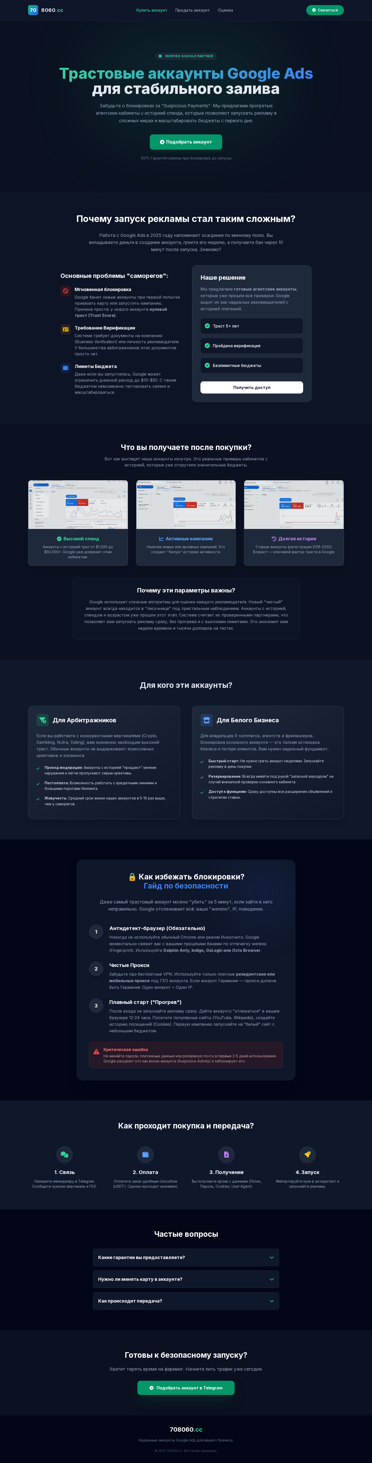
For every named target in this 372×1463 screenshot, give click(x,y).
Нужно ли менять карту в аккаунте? (140, 1279)
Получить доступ (252, 387)
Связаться (328, 10)
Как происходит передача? (130, 1301)
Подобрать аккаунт (189, 142)
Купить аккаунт (151, 10)
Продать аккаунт (192, 10)
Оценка (225, 10)
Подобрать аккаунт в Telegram (189, 1387)
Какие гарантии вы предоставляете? (141, 1257)
